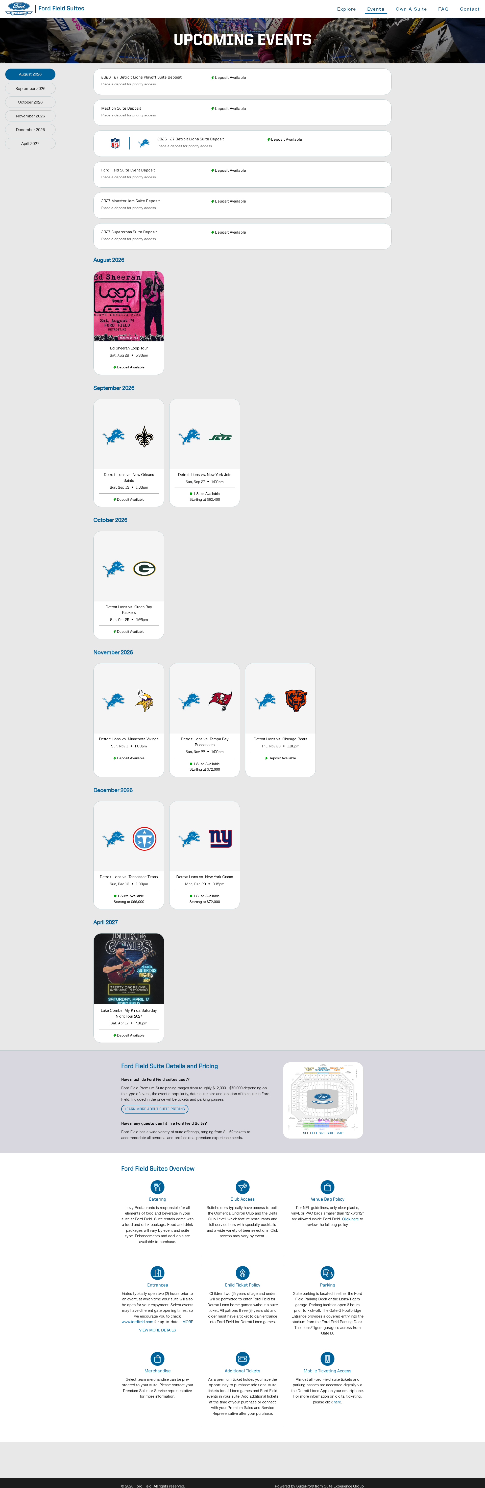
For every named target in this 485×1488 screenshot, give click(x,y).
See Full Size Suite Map (323, 1133)
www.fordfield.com (137, 1321)
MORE (187, 1321)
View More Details (157, 1330)
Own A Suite (411, 9)
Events (376, 9)
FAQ (443, 9)
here (337, 1402)
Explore (346, 9)
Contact (470, 9)
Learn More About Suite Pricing (155, 1109)
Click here (350, 1219)
